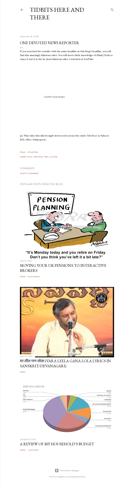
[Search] (112, 9)
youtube (53, 156)
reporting (38, 156)
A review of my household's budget (57, 443)
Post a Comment (29, 173)
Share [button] (22, 152)
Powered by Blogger (69, 470)
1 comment (33, 450)
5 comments (34, 276)
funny (30, 156)
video (45, 156)
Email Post (33, 152)
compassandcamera (75, 476)
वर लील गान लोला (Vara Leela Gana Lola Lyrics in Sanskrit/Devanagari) (65, 363)
